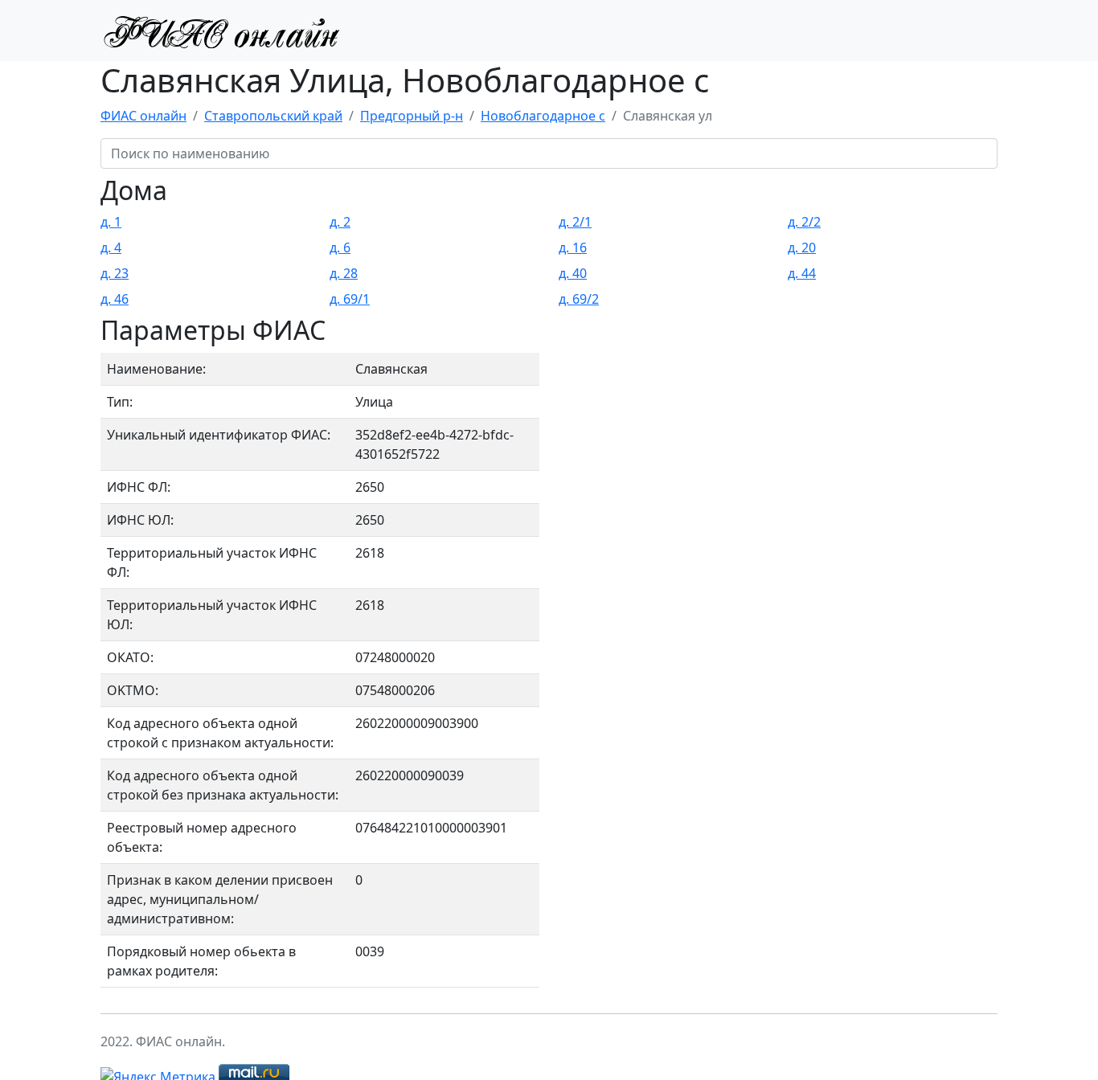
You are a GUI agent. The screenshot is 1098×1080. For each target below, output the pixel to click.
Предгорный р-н (411, 116)
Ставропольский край (273, 116)
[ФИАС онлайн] (221, 30)
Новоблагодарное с (543, 116)
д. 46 (114, 299)
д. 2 (340, 222)
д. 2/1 (575, 222)
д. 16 (573, 247)
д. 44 (802, 273)
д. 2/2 (804, 222)
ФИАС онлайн (143, 116)
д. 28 (344, 273)
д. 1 (110, 222)
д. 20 (802, 247)
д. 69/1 (350, 299)
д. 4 (110, 247)
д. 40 (573, 273)
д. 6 (340, 247)
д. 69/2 (579, 299)
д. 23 (114, 273)
